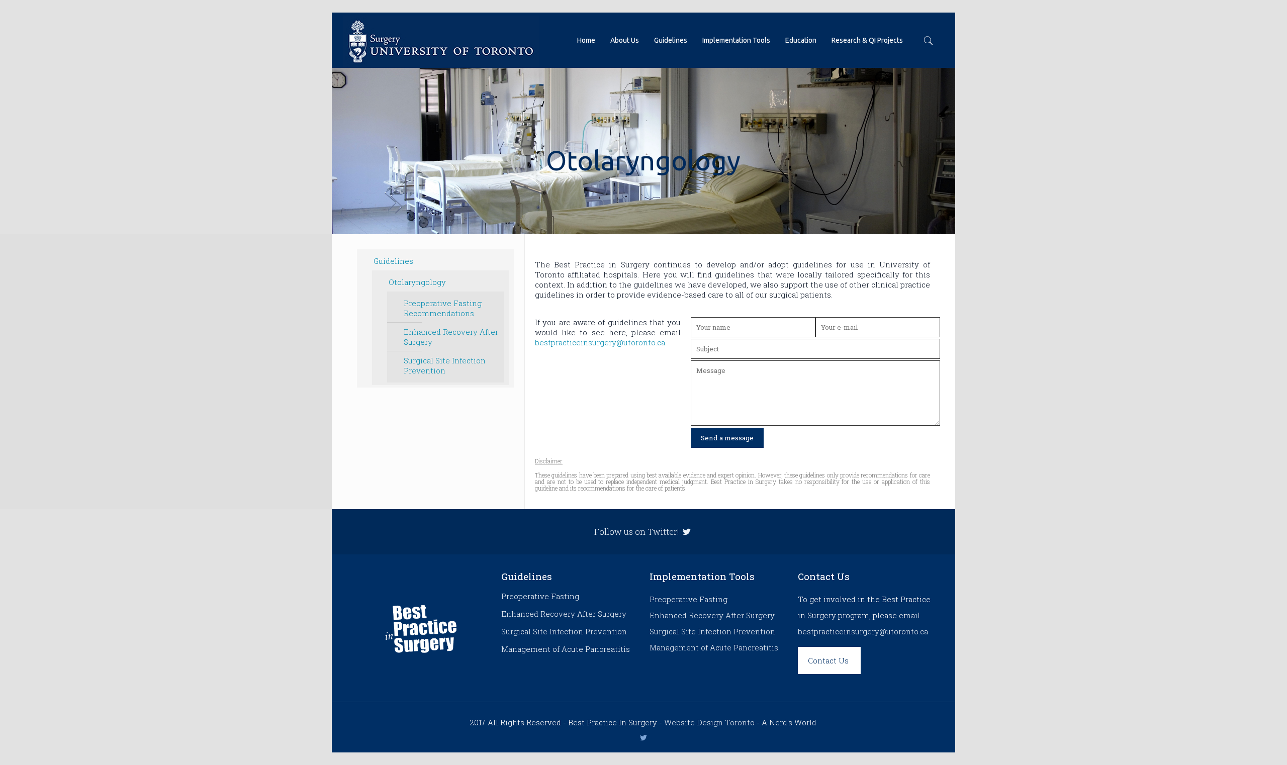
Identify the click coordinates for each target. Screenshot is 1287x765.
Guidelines (393, 261)
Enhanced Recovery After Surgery (451, 337)
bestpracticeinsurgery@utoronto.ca (600, 342)
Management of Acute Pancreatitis (565, 649)
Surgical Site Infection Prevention (445, 365)
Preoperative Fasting (540, 596)
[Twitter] (643, 737)
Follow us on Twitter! (637, 531)
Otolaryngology (417, 282)
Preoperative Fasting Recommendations (443, 308)
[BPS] (441, 40)
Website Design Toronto (709, 722)
